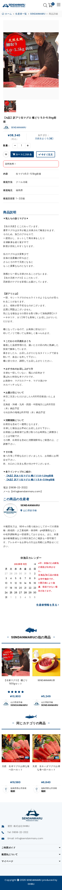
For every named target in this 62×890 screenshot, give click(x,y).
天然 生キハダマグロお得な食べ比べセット (46, 768)
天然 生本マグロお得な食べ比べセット (16, 768)
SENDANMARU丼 (46, 680)
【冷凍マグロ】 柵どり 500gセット (16, 682)
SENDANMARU (37, 13)
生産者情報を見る (47, 605)
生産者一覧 (21, 13)
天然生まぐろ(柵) (44, 138)
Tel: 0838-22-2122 (17, 832)
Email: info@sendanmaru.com (25, 838)
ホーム (8, 13)
